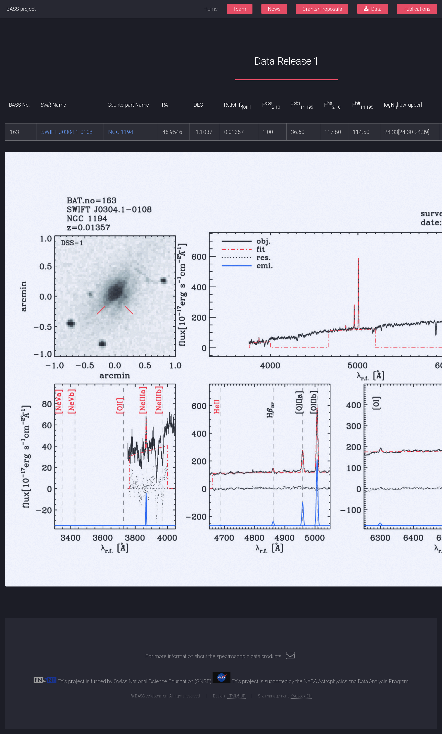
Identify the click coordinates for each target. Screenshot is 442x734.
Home (211, 9)
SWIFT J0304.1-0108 (67, 132)
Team (239, 9)
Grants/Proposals (322, 9)
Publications (416, 9)
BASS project (21, 9)
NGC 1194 (120, 132)
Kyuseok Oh (301, 696)
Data (376, 9)
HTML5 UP (236, 696)
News (274, 9)
